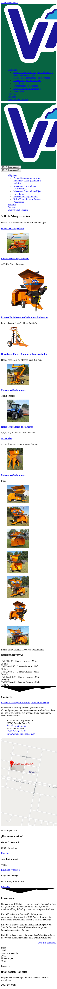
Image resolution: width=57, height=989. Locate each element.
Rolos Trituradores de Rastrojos (17, 427)
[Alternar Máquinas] (52, 175)
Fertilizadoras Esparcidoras (15, 258)
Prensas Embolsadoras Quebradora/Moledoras (24, 317)
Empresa (12, 94)
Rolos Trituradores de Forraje (26, 88)
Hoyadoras (18, 83)
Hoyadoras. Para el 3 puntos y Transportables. (24, 354)
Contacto (12, 96)
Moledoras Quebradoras (13, 390)
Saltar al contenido (9, 2)
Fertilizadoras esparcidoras (25, 86)
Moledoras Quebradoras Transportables (31, 78)
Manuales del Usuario (18, 99)
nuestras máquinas (12, 228)
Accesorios (18, 91)
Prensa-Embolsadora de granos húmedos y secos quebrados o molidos (33, 73)
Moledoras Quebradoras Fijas (27, 80)
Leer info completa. (47, 942)
